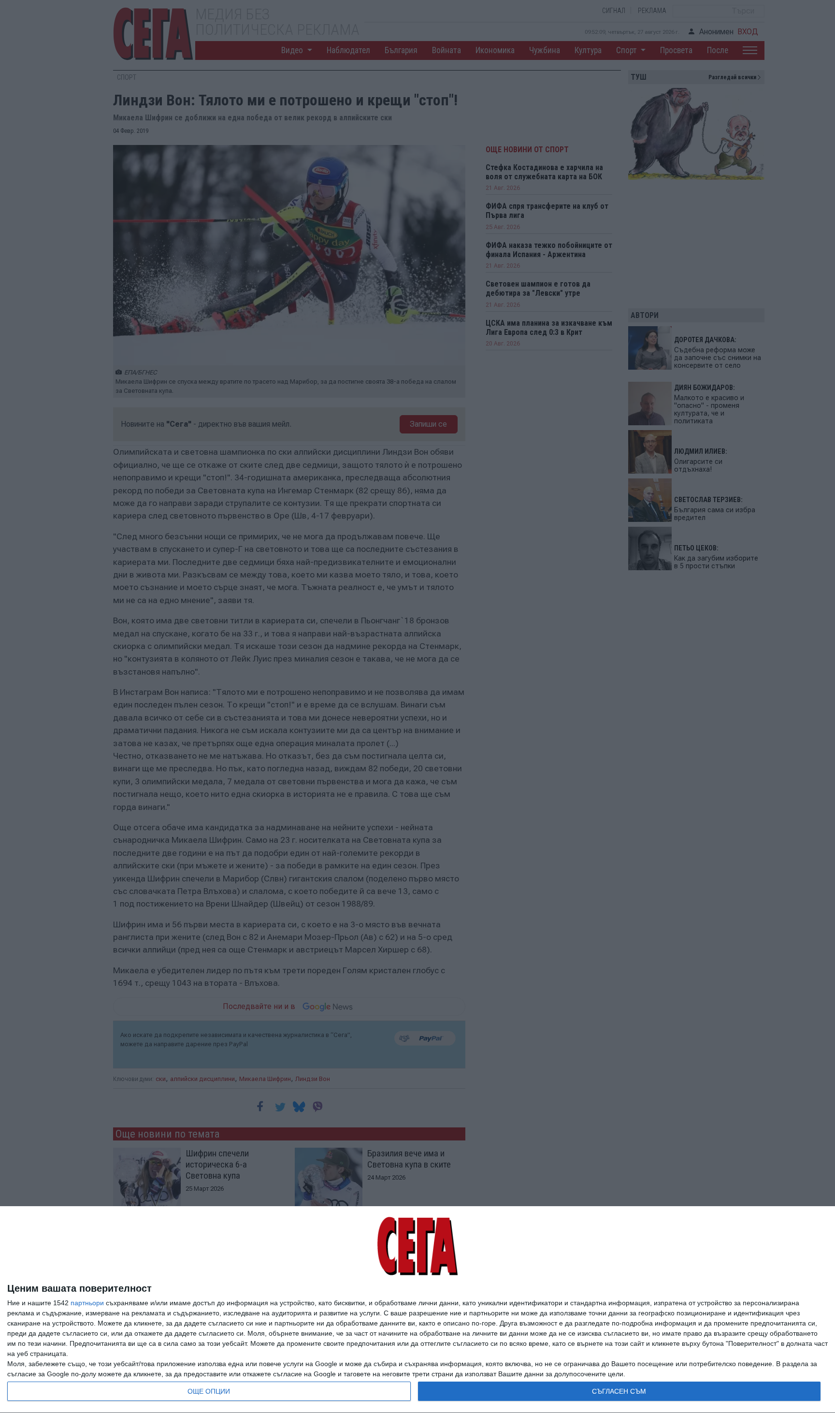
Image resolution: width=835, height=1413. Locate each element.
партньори (87, 1302)
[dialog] (417, 1310)
